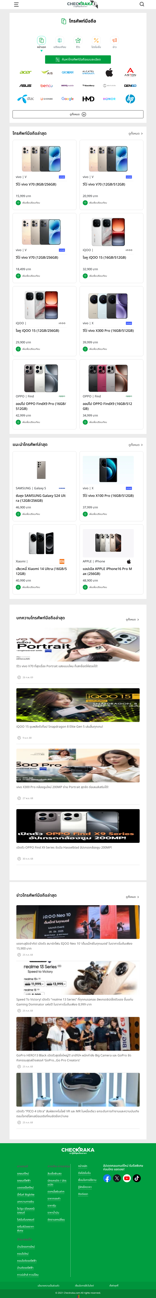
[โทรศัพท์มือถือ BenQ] (67, 85)
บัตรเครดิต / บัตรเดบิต (57, 1183)
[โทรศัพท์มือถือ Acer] (25, 72)
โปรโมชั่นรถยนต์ (25, 1220)
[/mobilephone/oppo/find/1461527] (41, 378)
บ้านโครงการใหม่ (26, 1247)
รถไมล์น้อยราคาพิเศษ (25, 1229)
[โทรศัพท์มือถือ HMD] (88, 99)
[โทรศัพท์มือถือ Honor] (109, 99)
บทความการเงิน (25, 1202)
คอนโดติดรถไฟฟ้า (27, 1261)
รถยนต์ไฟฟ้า (24, 1181)
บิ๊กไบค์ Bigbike (25, 1195)
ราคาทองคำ (54, 1199)
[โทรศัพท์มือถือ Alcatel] (67, 72)
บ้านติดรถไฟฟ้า (25, 1268)
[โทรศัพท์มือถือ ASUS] (25, 85)
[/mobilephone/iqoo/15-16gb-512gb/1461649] (108, 232)
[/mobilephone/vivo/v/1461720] (41, 232)
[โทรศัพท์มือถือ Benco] (46, 85)
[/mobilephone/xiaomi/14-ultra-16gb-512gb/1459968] (41, 543)
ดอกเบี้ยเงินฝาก (56, 1192)
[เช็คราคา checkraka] (80, 4)
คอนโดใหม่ (23, 1254)
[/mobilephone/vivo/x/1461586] (108, 305)
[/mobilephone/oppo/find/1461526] (108, 378)
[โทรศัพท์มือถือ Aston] (130, 72)
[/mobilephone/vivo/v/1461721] (108, 159)
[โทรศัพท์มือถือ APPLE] (109, 72)
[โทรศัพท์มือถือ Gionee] (46, 99)
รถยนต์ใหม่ (23, 1174)
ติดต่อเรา (83, 1194)
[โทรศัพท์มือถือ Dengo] (130, 85)
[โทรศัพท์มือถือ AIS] (46, 72)
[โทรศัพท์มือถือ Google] (67, 99)
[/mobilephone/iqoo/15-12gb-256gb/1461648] (41, 305)
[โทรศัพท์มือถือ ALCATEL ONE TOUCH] (88, 72)
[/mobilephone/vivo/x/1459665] (108, 470)
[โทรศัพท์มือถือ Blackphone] (109, 85)
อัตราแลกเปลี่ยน (56, 1220)
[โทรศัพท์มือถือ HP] (130, 99)
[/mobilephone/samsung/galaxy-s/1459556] (41, 470)
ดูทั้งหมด (75, 114)
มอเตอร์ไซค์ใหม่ (25, 1188)
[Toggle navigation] (16, 5)
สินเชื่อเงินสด (55, 1174)
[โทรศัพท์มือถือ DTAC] (25, 99)
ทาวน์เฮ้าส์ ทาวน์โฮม (28, 1275)
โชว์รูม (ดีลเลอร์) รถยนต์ (25, 1211)
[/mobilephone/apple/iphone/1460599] (108, 543)
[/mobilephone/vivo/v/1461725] (41, 159)
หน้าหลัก (82, 1166)
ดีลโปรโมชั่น (84, 1173)
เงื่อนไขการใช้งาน (87, 1180)
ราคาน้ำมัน (53, 1213)
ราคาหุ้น (52, 1206)
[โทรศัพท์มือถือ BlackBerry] (88, 85)
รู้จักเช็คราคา (85, 1187)
